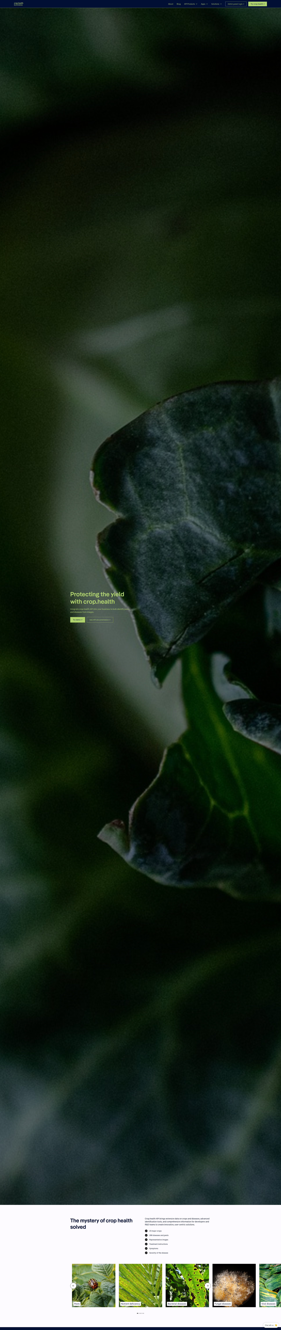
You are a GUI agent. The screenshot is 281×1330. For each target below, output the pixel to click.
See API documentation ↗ (100, 620)
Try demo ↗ (77, 620)
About (170, 4)
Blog (179, 4)
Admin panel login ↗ (236, 4)
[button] (190, 4)
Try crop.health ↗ (258, 4)
